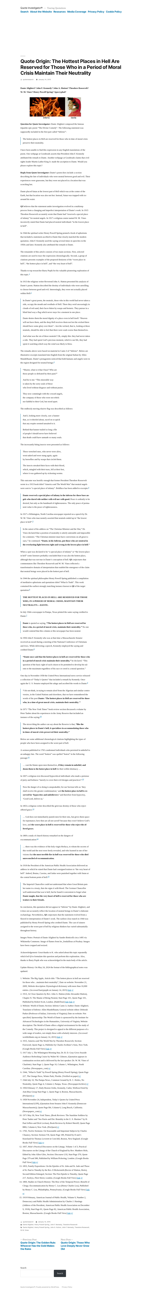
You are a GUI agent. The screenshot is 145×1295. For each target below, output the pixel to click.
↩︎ (72, 990)
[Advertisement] (72, 34)
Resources (59, 11)
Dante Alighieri (28, 1225)
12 (83, 779)
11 (29, 757)
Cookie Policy (114, 11)
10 (41, 717)
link (69, 990)
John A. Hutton (55, 1227)
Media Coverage (76, 11)
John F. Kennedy (56, 1225)
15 (48, 877)
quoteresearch (28, 79)
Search (24, 11)
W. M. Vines (24, 1230)
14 (37, 839)
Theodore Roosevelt (70, 1225)
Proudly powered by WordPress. (48, 1287)
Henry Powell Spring (41, 1225)
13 (33, 809)
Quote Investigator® (31, 7)
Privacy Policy (96, 11)
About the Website (41, 11)
